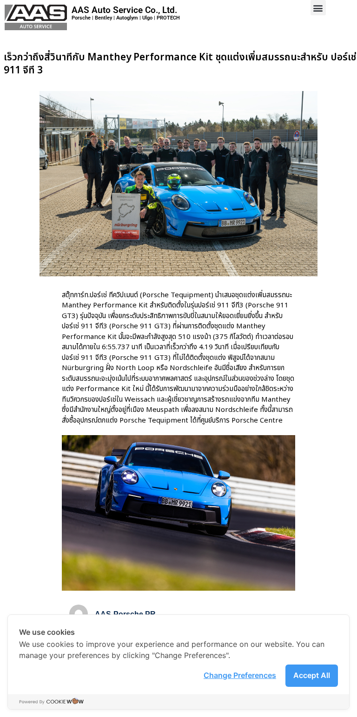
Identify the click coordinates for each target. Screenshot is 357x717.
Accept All (311, 675)
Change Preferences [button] (240, 675)
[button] (318, 7)
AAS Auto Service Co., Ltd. (124, 10)
